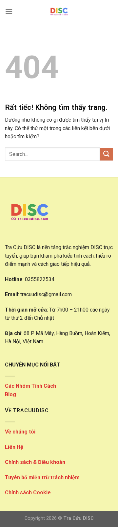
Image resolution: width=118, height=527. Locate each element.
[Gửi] (106, 154)
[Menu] (9, 11)
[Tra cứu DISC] (59, 11)
